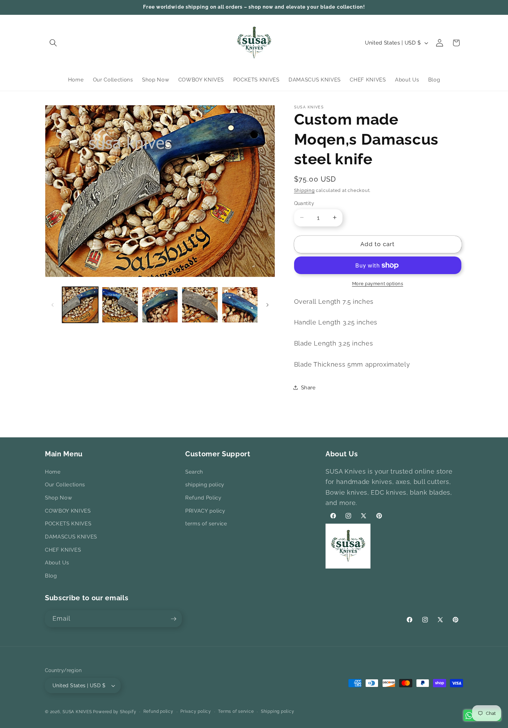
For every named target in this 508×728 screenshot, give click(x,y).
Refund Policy (203, 498)
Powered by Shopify (114, 711)
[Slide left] (52, 304)
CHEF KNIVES (63, 550)
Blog (51, 576)
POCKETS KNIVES (68, 524)
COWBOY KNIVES (68, 511)
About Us (57, 563)
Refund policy (158, 711)
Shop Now (58, 498)
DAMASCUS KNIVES (71, 537)
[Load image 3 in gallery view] (160, 305)
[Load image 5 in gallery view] (240, 305)
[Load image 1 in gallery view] (80, 305)
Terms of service (236, 711)
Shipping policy (277, 711)
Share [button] (308, 387)
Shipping (304, 190)
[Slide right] (267, 304)
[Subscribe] (173, 619)
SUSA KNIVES (77, 711)
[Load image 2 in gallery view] (120, 305)
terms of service (206, 524)
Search (194, 472)
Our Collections (65, 485)
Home (53, 472)
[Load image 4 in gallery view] (200, 305)
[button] (53, 43)
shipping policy (204, 485)
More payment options (377, 283)
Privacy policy (195, 711)
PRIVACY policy (205, 511)
